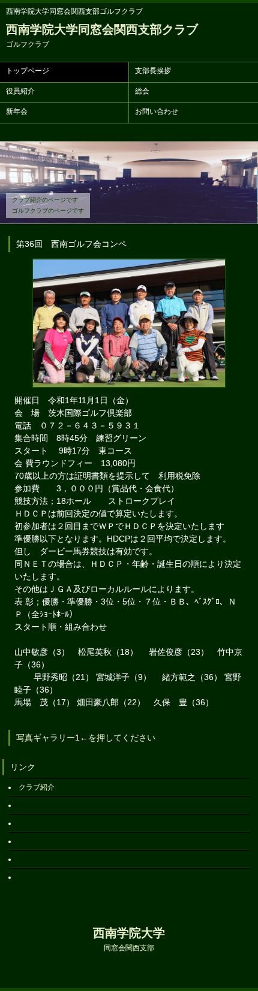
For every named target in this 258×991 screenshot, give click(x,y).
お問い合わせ (156, 111)
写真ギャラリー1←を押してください (85, 737)
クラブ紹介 (37, 787)
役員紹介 (20, 91)
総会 (142, 91)
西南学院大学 (129, 939)
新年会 (17, 111)
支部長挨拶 (153, 71)
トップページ (27, 71)
